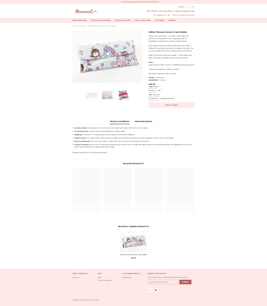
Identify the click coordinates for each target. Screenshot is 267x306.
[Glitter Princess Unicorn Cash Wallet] (133, 241)
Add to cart (171, 105)
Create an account (187, 15)
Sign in (175, 15)
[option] (107, 57)
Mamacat (160, 77)
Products (82, 26)
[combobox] (184, 6)
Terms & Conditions (119, 121)
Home (74, 26)
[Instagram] (156, 290)
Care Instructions (143, 121)
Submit (185, 282)
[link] (86, 208)
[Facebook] (150, 290)
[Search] (186, 7)
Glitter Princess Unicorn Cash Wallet (133, 255)
